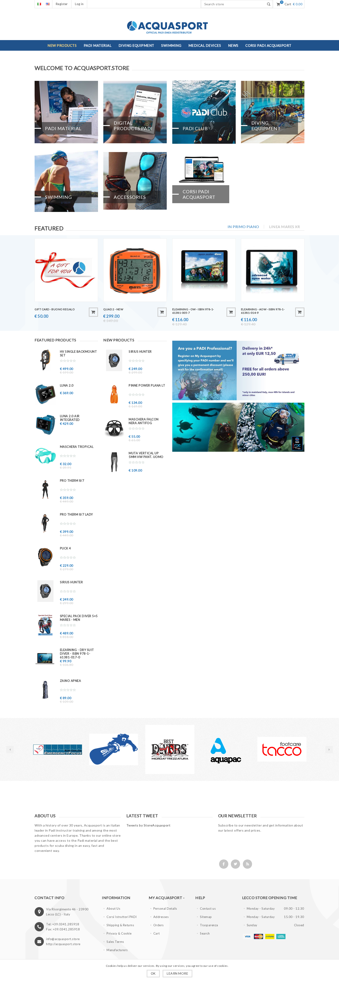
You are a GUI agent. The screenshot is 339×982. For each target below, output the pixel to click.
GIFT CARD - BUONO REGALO (55, 309)
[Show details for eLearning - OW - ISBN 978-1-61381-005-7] (203, 270)
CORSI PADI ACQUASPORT (199, 194)
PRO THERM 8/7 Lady (76, 514)
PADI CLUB (195, 128)
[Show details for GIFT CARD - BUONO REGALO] (66, 270)
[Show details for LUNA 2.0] (45, 394)
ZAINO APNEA (70, 681)
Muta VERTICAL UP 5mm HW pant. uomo (146, 455)
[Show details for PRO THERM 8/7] (45, 489)
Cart (156, 933)
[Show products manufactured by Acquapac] (169, 749)
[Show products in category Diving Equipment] (272, 112)
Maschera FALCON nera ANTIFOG (144, 421)
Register (62, 4)
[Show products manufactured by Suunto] (281, 749)
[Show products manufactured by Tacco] (225, 749)
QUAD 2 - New (113, 309)
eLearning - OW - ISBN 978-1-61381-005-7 (193, 311)
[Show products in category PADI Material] (66, 112)
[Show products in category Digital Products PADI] (135, 112)
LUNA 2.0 (67, 385)
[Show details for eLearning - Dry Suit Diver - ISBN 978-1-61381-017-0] (45, 658)
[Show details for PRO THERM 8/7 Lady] (45, 523)
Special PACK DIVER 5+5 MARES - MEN (79, 617)
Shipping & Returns (120, 925)
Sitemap (206, 917)
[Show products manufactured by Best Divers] (113, 749)
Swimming (58, 197)
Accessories (130, 197)
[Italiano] (39, 4)
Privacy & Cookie (119, 933)
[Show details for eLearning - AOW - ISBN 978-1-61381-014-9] (272, 270)
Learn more (177, 973)
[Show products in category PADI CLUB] (204, 112)
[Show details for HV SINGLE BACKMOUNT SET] (45, 360)
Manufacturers (117, 950)
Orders (158, 925)
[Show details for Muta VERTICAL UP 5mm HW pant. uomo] (114, 462)
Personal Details (165, 908)
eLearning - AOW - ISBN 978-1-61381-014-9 (263, 311)
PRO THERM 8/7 (72, 480)
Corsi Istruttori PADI (122, 917)
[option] (58, 749)
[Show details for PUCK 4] (45, 557)
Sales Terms (115, 942)
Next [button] (329, 749)
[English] (48, 4)
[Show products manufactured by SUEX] (57, 749)
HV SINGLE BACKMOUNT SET (78, 353)
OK (153, 973)
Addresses (161, 917)
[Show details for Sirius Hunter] (45, 591)
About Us (113, 908)
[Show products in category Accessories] (135, 180)
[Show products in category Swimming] (66, 180)
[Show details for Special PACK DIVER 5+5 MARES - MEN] (45, 625)
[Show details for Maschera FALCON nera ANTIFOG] (114, 428)
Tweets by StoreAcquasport (148, 825)
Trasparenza (209, 925)
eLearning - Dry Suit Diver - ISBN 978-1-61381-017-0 (77, 653)
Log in (79, 4)
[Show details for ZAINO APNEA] (45, 689)
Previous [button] (10, 749)
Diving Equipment (266, 125)
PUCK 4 (65, 548)
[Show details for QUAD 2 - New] (135, 270)
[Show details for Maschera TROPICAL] (45, 455)
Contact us (208, 908)
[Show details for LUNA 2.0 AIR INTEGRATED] (45, 425)
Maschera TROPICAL (77, 446)
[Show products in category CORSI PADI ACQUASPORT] (204, 180)
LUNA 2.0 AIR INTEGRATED (70, 418)
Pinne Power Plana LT (147, 385)
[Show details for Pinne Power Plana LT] (114, 394)
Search (205, 933)
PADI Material (63, 128)
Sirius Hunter (71, 582)
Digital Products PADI (133, 125)
